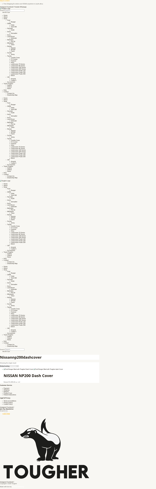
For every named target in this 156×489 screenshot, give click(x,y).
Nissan (9, 46)
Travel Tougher (8, 83)
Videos (9, 87)
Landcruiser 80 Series (18, 66)
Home (5, 15)
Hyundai (10, 28)
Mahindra (10, 40)
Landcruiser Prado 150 (18, 72)
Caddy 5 (13, 80)
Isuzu (9, 35)
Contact (6, 92)
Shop (5, 18)
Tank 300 (14, 27)
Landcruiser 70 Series (18, 64)
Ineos (9, 31)
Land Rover (11, 36)
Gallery (9, 85)
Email (2, 411)
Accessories (11, 82)
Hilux (12, 62)
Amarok (13, 79)
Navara (13, 48)
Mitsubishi (10, 43)
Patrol (13, 51)
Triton (12, 44)
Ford (8, 20)
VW (8, 77)
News (9, 88)
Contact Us (10, 93)
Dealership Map (12, 95)
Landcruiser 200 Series (18, 69)
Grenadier (14, 33)
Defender (14, 38)
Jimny (13, 54)
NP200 (13, 49)
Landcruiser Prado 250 (18, 74)
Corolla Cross (15, 57)
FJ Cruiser (14, 59)
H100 (12, 30)
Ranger (13, 22)
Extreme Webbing (18, 486)
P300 (12, 25)
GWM (9, 23)
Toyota (9, 56)
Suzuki (9, 53)
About (5, 17)
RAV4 (13, 75)
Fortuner (13, 61)
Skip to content (4, 1)
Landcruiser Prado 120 (18, 70)
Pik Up (13, 41)
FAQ (5, 90)
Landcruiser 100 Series (18, 67)
